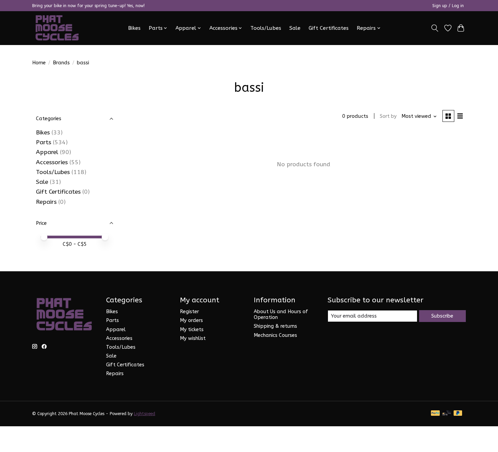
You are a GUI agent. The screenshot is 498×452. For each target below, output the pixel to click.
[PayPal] (435, 413)
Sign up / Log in (448, 5)
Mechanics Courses (275, 335)
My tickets (192, 329)
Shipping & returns (275, 326)
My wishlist (193, 338)
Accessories (52, 162)
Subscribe (442, 316)
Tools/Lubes (265, 28)
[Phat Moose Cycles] (57, 28)
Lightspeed (144, 413)
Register (189, 312)
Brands (61, 63)
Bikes (134, 28)
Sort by (388, 116)
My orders (191, 320)
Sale (294, 28)
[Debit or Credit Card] (446, 413)
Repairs (46, 202)
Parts (43, 142)
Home (39, 63)
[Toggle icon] (435, 28)
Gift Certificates (329, 28)
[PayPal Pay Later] (458, 413)
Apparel (47, 152)
